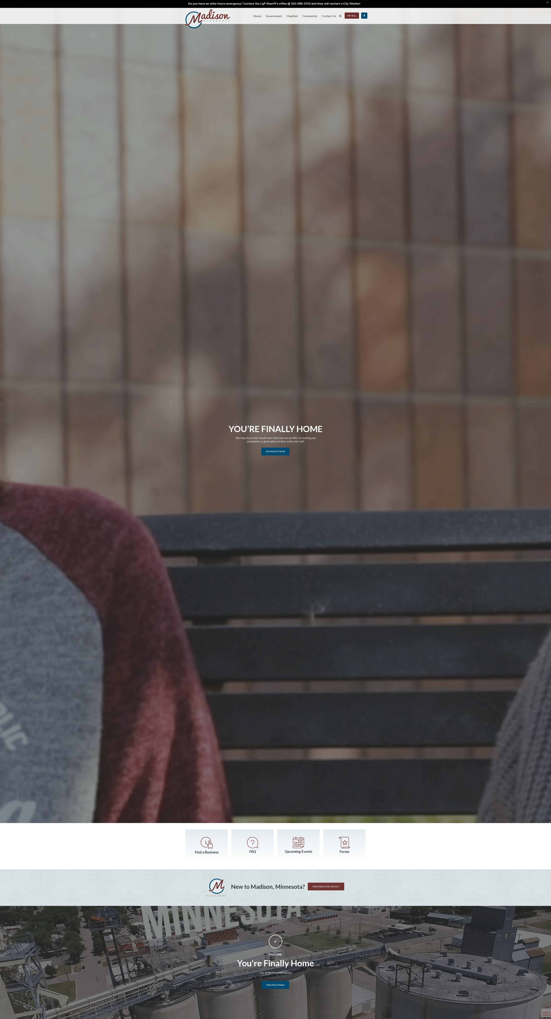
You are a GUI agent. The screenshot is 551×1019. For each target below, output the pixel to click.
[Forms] (344, 842)
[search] (340, 16)
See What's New (275, 451)
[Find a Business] (207, 843)
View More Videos (275, 984)
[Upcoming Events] (298, 842)
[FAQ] (252, 842)
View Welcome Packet (326, 886)
